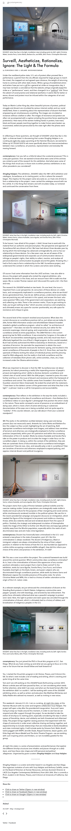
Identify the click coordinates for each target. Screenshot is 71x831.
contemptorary (16, 2)
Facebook (12, 823)
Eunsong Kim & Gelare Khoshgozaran (24, 70)
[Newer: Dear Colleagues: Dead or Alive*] (3, 813)
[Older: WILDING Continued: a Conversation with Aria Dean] (6, 813)
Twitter (5, 823)
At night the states (51, 703)
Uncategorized (19, 809)
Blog (11, 809)
